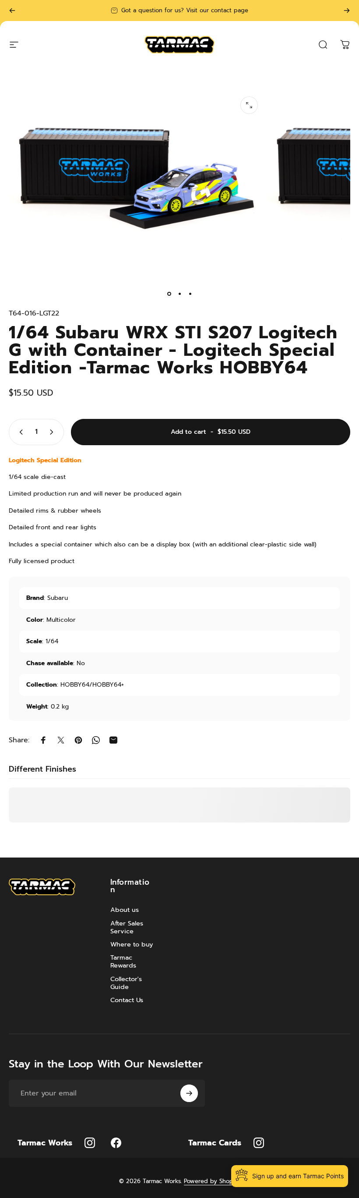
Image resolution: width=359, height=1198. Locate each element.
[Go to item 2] (179, 294)
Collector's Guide (126, 983)
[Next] (346, 10)
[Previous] (12, 10)
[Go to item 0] (169, 294)
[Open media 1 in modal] (249, 105)
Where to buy (131, 944)
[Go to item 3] (190, 294)
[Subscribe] (189, 1093)
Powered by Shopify (212, 1181)
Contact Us (126, 1000)
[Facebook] (116, 1143)
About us (124, 910)
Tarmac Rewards (123, 961)
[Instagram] (90, 1143)
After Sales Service (126, 927)
